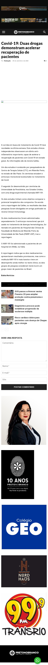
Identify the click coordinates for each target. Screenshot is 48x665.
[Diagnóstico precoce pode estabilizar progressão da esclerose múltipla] (7, 308)
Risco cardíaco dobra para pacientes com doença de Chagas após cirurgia (31, 320)
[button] (44, 32)
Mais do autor (35, 284)
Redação (7, 61)
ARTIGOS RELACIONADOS (18, 284)
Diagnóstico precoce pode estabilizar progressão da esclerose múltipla (27, 309)
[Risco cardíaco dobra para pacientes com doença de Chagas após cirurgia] (7, 320)
